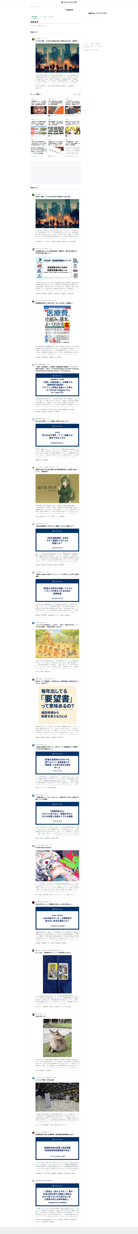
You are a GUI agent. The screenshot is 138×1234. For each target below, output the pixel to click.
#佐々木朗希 (39, 894)
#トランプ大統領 (59, 615)
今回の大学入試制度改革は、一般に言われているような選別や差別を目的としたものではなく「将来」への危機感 (38, 143)
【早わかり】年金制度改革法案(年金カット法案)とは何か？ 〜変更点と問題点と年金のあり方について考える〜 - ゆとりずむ (38, 123)
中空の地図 (38, 38)
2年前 (50, 845)
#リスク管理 (51, 943)
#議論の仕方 (39, 460)
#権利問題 (44, 943)
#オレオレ (38, 1221)
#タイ (37, 1125)
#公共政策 (56, 411)
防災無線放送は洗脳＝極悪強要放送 (43, 1180)
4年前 (50, 1132)
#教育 (37, 838)
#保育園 (53, 838)
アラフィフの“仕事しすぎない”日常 (43, 300)
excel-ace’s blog (39, 622)
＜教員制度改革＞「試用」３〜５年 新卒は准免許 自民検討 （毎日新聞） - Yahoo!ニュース (72, 143)
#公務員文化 (45, 1221)
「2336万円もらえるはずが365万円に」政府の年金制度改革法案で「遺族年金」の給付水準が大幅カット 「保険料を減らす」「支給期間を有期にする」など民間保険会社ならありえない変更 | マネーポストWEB (72, 103)
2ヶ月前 (43, 38)
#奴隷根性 (66, 1219)
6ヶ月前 (48, 364)
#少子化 (38, 86)
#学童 (57, 838)
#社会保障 (38, 357)
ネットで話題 (43, 17)
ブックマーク (35, 99)
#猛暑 (69, 1006)
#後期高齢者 (60, 1173)
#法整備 (38, 564)
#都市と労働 (51, 86)
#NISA (37, 516)
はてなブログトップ (87, 47)
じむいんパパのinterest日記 (42, 1132)
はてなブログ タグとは (88, 46)
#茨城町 (60, 1219)
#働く (42, 671)
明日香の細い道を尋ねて (41, 418)
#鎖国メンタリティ (71, 894)
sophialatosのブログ (40, 523)
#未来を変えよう (40, 241)
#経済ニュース (54, 516)
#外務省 (52, 1125)
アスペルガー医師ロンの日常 (42, 845)
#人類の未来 (73, 241)
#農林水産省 (70, 293)
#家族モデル (44, 86)
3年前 (55, 1077)
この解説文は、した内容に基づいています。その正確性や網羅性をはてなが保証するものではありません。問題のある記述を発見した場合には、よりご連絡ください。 (38, 26)
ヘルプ (95, 46)
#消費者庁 (63, 293)
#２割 (44, 1173)
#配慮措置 (53, 1173)
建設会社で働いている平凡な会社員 (43, 678)
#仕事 (37, 1070)
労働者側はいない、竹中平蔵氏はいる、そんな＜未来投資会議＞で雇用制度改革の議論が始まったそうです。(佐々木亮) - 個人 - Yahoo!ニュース (38, 103)
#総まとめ (38, 88)
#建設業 (38, 737)
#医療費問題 (45, 357)
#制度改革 (71, 86)
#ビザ (40, 1125)
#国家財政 (65, 409)
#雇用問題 (44, 615)
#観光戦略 (57, 1125)
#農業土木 (48, 737)
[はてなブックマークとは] (40, 94)
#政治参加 (50, 411)
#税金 (59, 409)
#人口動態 (52, 241)
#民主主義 (51, 409)
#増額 (48, 1173)
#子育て (38, 671)
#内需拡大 (55, 564)
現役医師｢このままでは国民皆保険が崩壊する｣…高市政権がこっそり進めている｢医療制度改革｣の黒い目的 (55, 143)
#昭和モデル (64, 86)
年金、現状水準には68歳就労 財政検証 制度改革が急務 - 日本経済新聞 (55, 103)
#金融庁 (42, 516)
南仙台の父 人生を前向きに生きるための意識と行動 (47, 950)
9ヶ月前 (49, 418)
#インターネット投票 (44, 787)
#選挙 (37, 787)
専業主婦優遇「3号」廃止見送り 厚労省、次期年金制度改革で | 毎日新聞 (55, 123)
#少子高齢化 (58, 357)
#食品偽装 (38, 293)
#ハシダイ (47, 516)
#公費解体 (38, 943)
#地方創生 (43, 564)
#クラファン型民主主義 (41, 409)
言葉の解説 (34, 17)
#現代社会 (44, 411)
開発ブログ (100, 46)
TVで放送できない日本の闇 (41, 901)
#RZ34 (51, 894)
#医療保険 (66, 1173)
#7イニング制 (63, 1006)
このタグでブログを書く (101, 13)
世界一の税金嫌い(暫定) (41, 364)
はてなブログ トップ (36, 6)
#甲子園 (51, 1006)
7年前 (53, 1180)
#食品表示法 (57, 293)
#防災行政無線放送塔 (46, 1219)
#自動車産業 (51, 615)
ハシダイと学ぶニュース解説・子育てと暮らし (46, 467)
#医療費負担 (39, 1173)
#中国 (62, 1125)
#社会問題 (71, 409)
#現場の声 (60, 737)
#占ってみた (39, 1006)
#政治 (56, 409)
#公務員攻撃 (73, 1219)
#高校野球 (45, 1006)
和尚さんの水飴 (39, 1013)
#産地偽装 (44, 293)
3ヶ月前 (53, 300)
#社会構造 (57, 86)
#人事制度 (48, 1070)
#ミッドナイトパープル (59, 894)
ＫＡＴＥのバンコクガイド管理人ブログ (44, 1077)
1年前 (58, 467)
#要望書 (43, 737)
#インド (67, 1125)
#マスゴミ (54, 1219)
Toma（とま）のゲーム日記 (42, 248)
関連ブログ (52, 17)
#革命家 (38, 1219)
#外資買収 (67, 615)
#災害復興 (57, 943)
